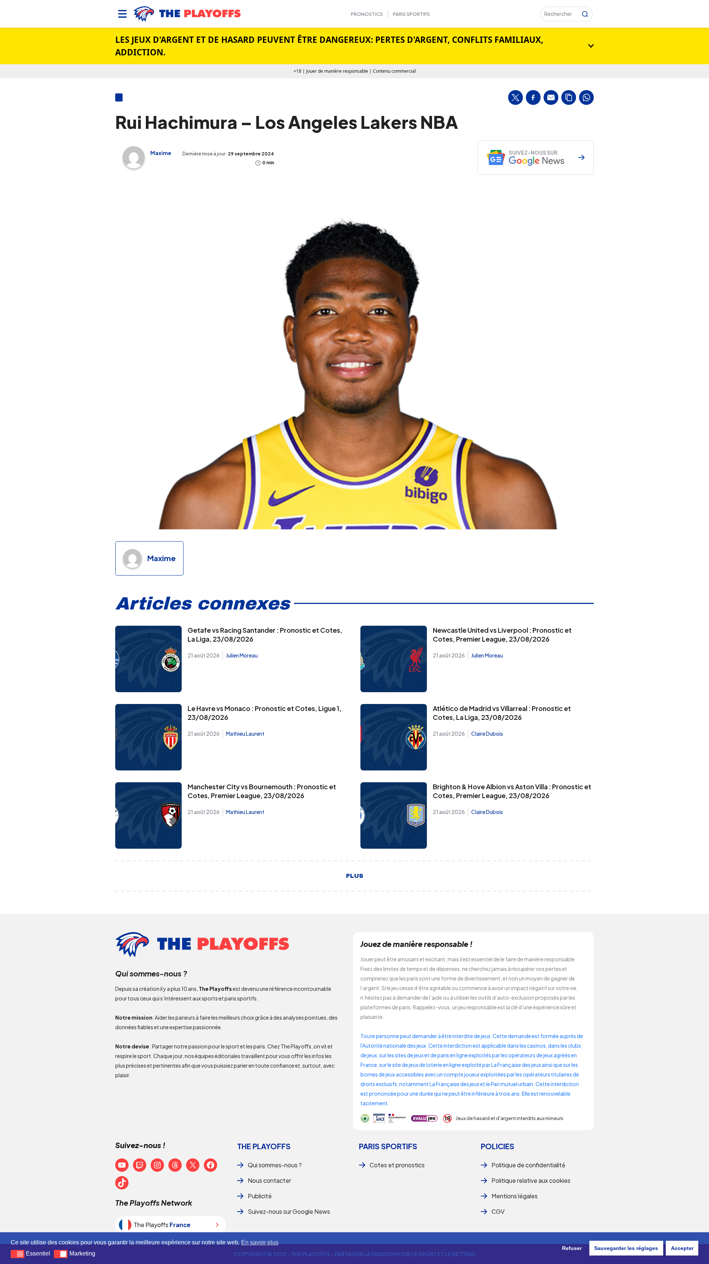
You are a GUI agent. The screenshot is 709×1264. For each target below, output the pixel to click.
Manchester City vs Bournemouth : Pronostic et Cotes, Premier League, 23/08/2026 (262, 791)
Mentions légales (514, 1196)
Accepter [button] (682, 1248)
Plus (354, 876)
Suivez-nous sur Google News (289, 1211)
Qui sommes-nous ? (275, 1165)
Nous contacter (269, 1180)
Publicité (260, 1196)
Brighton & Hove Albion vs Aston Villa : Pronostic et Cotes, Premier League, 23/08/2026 (512, 791)
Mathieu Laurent (245, 733)
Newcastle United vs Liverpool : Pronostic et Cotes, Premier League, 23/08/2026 (502, 634)
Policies (497, 1146)
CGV (497, 1211)
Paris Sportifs (411, 14)
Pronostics (367, 14)
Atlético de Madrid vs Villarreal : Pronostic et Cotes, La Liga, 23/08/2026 (502, 712)
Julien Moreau (242, 655)
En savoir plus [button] (259, 1242)
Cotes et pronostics (397, 1165)
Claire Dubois (487, 733)
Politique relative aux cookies (531, 1180)
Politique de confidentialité (528, 1165)
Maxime (160, 153)
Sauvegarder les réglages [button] (626, 1248)
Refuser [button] (572, 1248)
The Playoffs (264, 1146)
